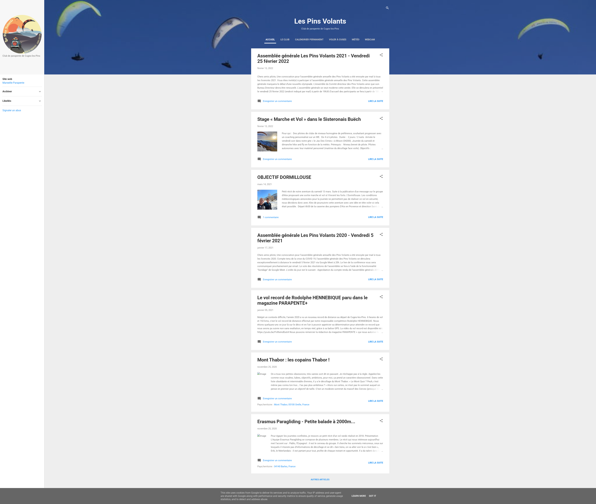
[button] (381, 55)
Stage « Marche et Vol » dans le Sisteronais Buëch (309, 119)
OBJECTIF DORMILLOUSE (284, 177)
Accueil (270, 39)
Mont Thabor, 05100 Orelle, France (291, 404)
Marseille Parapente (13, 82)
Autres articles (320, 479)
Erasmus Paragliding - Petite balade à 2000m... (306, 421)
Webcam (370, 39)
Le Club (284, 39)
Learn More (359, 496)
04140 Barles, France (285, 466)
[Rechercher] (387, 8)
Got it (372, 496)
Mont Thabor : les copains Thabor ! (293, 360)
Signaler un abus (11, 110)
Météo (355, 39)
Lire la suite (375, 101)
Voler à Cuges (337, 39)
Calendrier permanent (309, 39)
